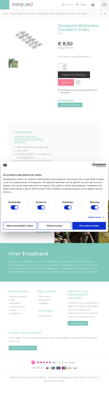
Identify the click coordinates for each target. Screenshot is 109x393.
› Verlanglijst (43, 303)
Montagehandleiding (70, 104)
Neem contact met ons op (22, 348)
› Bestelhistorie (44, 300)
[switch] (41, 207)
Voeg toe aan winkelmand (74, 74)
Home (5, 13)
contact (94, 337)
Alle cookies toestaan (89, 226)
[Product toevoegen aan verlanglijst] (78, 82)
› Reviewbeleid (15, 313)
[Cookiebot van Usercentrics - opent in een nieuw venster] (94, 165)
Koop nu (66, 82)
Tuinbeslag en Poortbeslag (35, 13)
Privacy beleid (80, 377)
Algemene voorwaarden (60, 377)
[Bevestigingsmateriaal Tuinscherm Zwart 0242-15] (101, 13)
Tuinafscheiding (16, 13)
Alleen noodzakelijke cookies (20, 226)
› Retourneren (14, 303)
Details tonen (94, 217)
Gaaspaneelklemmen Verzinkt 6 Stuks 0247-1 (68, 13)
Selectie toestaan (54, 226)
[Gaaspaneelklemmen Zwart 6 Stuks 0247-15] (104, 13)
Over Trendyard (44, 316)
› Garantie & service (17, 306)
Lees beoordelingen (64, 362)
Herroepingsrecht (77, 323)
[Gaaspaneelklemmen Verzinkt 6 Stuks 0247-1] (30, 40)
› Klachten (13, 310)
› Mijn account (44, 296)
